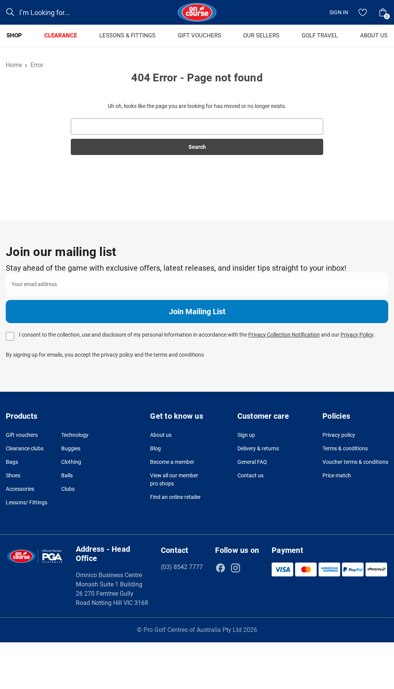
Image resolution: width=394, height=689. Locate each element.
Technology (74, 435)
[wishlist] (363, 12)
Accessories (20, 489)
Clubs (68, 489)
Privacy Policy (357, 335)
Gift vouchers (22, 435)
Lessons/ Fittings (26, 502)
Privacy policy (338, 435)
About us (161, 435)
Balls (67, 475)
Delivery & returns (258, 448)
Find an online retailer (175, 497)
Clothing (71, 462)
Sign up (246, 435)
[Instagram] (235, 568)
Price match (336, 475)
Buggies (70, 448)
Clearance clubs (24, 448)
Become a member (172, 462)
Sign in (338, 12)
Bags (12, 462)
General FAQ (252, 462)
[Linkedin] (250, 568)
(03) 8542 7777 (182, 567)
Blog (155, 448)
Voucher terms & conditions (355, 462)
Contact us (250, 475)
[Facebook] (220, 568)
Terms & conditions (345, 448)
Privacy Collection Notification (284, 335)
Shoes (13, 475)
